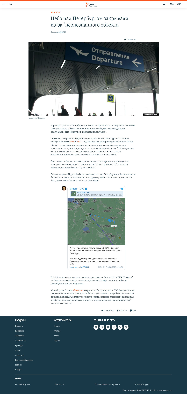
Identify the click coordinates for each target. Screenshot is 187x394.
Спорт (18, 350)
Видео (57, 326)
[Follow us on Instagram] (114, 327)
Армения (19, 355)
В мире (18, 370)
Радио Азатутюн (22, 384)
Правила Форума (142, 384)
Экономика (20, 341)
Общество (19, 336)
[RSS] (120, 327)
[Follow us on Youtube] (108, 327)
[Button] (130, 39)
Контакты (59, 384)
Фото (56, 336)
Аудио (57, 341)
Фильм (57, 331)
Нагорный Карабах (24, 360)
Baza (71, 142)
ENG (172, 4)
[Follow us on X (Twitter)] (101, 327)
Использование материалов (107, 384)
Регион (18, 365)
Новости (55, 13)
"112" (78, 142)
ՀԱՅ (179, 4)
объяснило (78, 290)
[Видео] (164, 4)
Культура (19, 345)
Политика (19, 331)
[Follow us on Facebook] (96, 327)
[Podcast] (126, 327)
